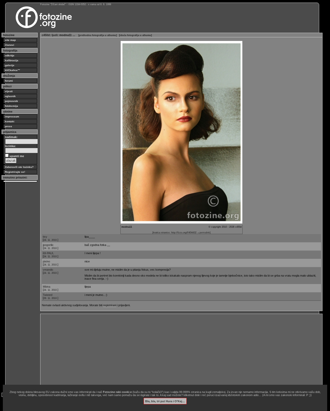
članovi (9, 45)
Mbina (46, 286)
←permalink (203, 232)
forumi (9, 80)
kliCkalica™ (12, 70)
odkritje (9, 55)
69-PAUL (48, 253)
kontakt (9, 121)
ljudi (54, 35)
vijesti (9, 91)
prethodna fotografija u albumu (97, 35)
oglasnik (10, 96)
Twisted (47, 294)
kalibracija (11, 60)
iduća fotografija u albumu (135, 35)
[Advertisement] (181, 351)
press (8, 126)
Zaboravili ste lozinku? (19, 167)
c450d (46, 35)
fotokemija (11, 106)
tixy (45, 236)
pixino (46, 261)
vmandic (48, 269)
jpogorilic (48, 244)
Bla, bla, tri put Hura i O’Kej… (165, 401)
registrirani (109, 305)
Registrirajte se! (15, 171)
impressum (12, 116)
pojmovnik (11, 101)
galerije (9, 65)
